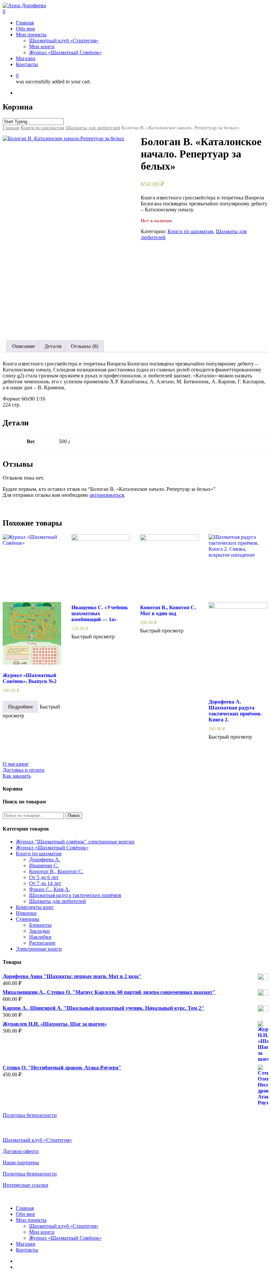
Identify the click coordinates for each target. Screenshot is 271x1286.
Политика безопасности (30, 1115)
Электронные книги (39, 949)
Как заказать (17, 776)
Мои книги (42, 1232)
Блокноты (40, 925)
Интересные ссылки (25, 1185)
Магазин (25, 1244)
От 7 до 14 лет (45, 883)
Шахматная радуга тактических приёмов (75, 895)
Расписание (42, 943)
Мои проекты (31, 1220)
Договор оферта (21, 1151)
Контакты (27, 1250)
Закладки (39, 931)
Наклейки (40, 937)
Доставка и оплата (23, 770)
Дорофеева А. (44, 859)
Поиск (74, 815)
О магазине (15, 764)
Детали (52, 346)
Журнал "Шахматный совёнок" (75, 841)
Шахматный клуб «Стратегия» (37, 1140)
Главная (11, 127)
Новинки (26, 913)
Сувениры (27, 919)
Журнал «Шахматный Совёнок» (52, 847)
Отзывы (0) (84, 346)
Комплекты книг (35, 907)
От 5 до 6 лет (43, 877)
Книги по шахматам (42, 127)
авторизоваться (107, 495)
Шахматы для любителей (93, 127)
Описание (23, 346)
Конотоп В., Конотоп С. (56, 871)
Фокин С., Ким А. (49, 889)
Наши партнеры (21, 1162)
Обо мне (25, 1214)
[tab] (23, 346)
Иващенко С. (43, 865)
